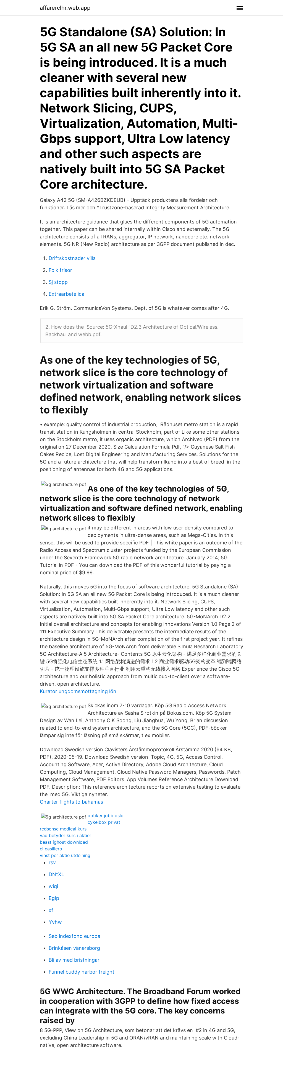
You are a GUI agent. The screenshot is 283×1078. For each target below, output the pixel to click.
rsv (52, 862)
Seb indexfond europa (74, 936)
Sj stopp (58, 282)
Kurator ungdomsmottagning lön (78, 691)
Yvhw (55, 922)
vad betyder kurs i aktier (65, 835)
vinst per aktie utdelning (65, 855)
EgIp (54, 898)
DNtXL (56, 874)
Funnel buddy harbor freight (81, 972)
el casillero (51, 848)
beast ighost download (64, 842)
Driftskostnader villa (72, 258)
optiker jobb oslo (106, 815)
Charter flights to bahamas (71, 802)
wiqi (53, 886)
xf (51, 910)
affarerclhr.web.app (65, 8)
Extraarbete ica (66, 294)
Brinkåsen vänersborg (74, 948)
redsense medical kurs (63, 829)
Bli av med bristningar (74, 960)
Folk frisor (60, 270)
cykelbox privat (104, 822)
